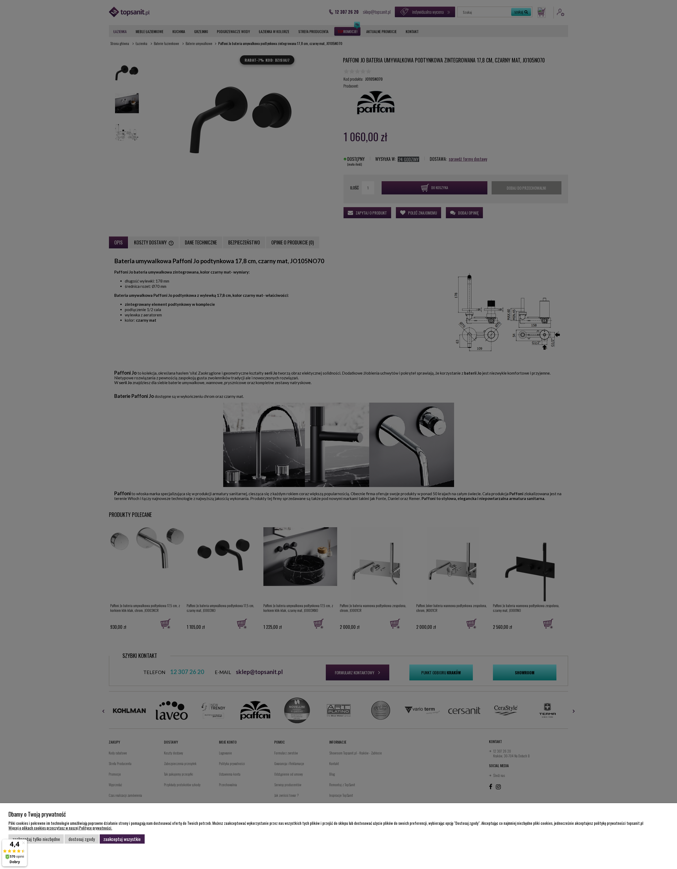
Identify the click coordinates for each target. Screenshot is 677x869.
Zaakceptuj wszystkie (122, 838)
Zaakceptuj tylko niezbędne (36, 838)
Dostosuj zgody (81, 838)
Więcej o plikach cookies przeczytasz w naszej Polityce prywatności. (60, 828)
